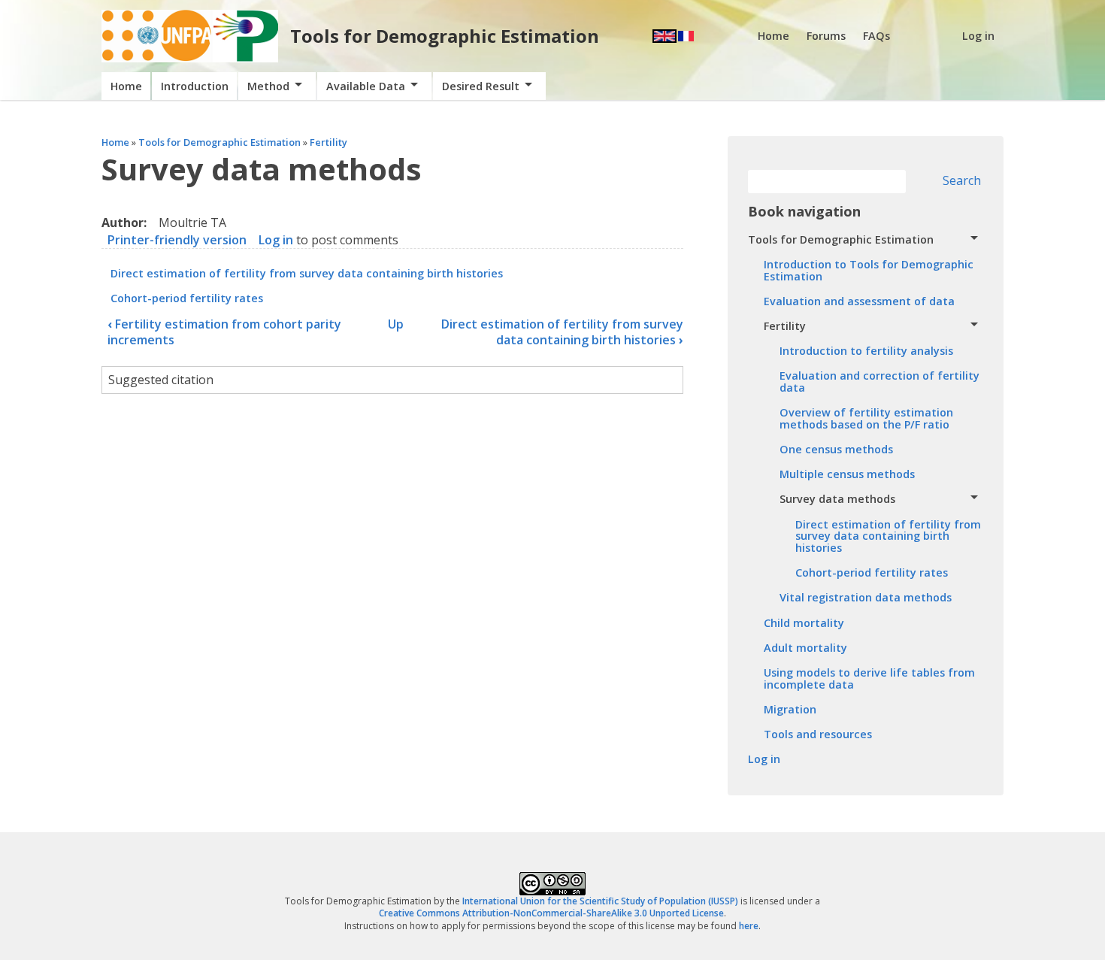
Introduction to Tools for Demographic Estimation (868, 270)
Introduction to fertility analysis (866, 351)
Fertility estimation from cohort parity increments (224, 332)
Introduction (195, 86)
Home (773, 36)
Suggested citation (160, 379)
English (664, 36)
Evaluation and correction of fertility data (879, 381)
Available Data (365, 86)
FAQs (876, 36)
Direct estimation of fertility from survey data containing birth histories (306, 273)
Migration (790, 709)
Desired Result (480, 86)
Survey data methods (837, 499)
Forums (826, 36)
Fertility (328, 142)
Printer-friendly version (177, 240)
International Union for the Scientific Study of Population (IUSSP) (600, 901)
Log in (978, 36)
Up (396, 324)
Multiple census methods (847, 474)
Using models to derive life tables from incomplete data (869, 678)
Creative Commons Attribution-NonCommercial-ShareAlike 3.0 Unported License (551, 913)
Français (686, 36)
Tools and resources (818, 734)
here (748, 925)
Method (268, 86)
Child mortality (804, 623)
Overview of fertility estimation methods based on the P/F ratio (866, 418)
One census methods (836, 449)
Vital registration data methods (866, 597)
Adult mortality (805, 648)
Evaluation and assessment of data (859, 301)
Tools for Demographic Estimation (444, 35)
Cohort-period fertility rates (186, 298)
